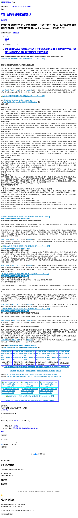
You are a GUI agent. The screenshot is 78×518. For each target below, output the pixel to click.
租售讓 (49, 374)
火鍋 (40, 376)
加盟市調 (27, 400)
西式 (16, 376)
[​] (25, 273)
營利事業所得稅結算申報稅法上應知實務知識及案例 (18, 100)
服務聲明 (57, 491)
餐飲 (11, 376)
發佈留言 (4, 447)
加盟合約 (33, 400)
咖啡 (25, 376)
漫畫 (52, 376)
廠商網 (26, 374)
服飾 (46, 376)
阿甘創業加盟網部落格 (16, 14)
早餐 (29, 376)
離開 (11, 514)
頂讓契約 (39, 371)
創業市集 (14, 102)
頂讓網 (24, 102)
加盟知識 (21, 400)
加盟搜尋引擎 (9, 400)
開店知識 (54, 374)
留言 (19, 420)
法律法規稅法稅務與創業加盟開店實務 (25, 428)
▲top (2, 431)
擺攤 (43, 376)
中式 (14, 376)
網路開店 (56, 376)
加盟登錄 (16, 400)
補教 (8, 376)
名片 (6, 41)
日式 (19, 376)
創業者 (14, 90)
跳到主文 (4, 20)
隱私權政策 (50, 491)
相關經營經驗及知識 (31, 102)
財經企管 (16, 426)
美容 (49, 376)
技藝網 (45, 374)
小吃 (31, 376)
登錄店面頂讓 (20, 371)
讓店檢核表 (45, 371)
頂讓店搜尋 (13, 371)
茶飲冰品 (36, 376)
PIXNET (25, 491)
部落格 (7, 39)
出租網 (22, 374)
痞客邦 (16, 420)
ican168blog (4, 410)
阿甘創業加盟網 (5, 90)
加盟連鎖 (29, 90)
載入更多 (4, 435)
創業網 (9, 374)
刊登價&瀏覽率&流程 (48, 400)
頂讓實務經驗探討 (30, 371)
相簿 (6, 36)
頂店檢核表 (52, 371)
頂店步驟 (58, 371)
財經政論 (16, 33)
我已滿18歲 (5, 514)
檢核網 (40, 374)
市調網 (36, 374)
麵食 (22, 376)
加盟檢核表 (39, 400)
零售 (60, 376)
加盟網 (19, 102)
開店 (18, 90)
